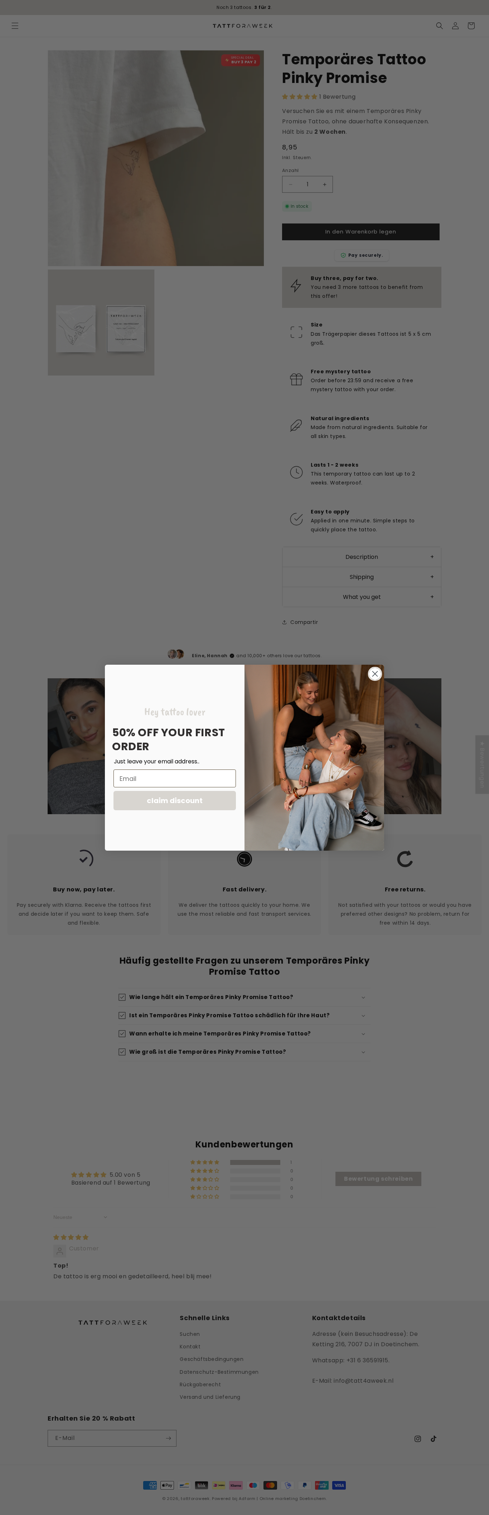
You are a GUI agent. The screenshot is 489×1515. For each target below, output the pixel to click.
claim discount (175, 801)
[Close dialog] (375, 674)
